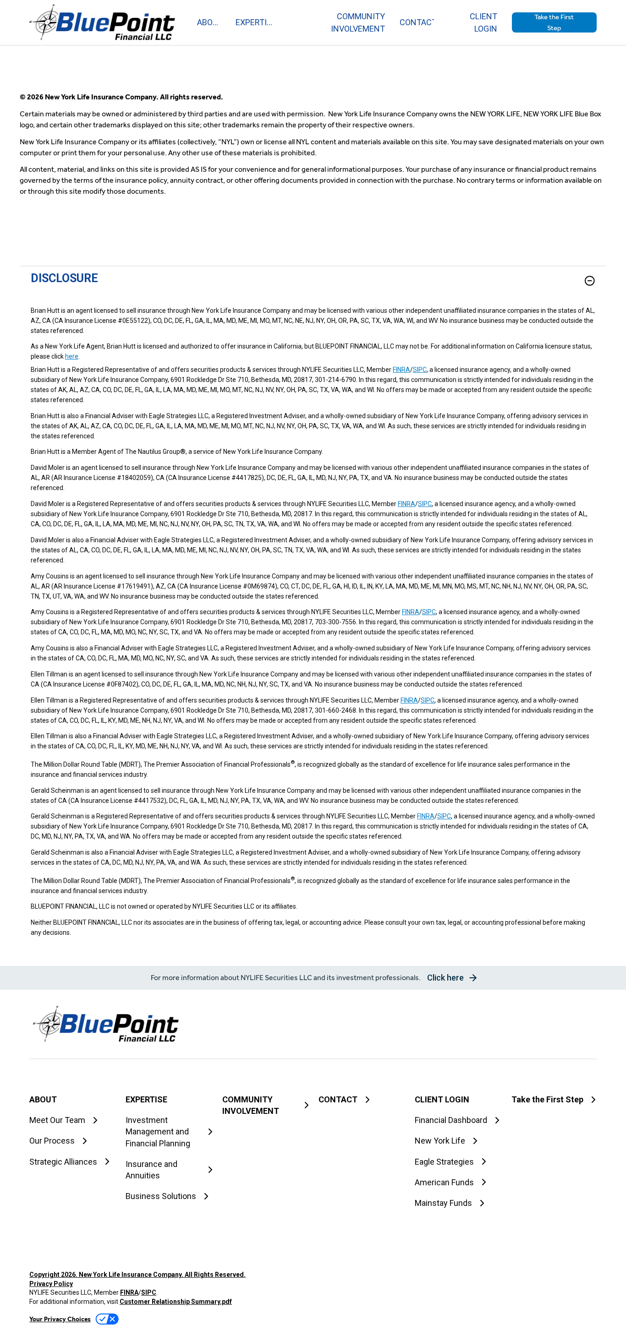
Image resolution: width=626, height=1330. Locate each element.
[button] (554, 22)
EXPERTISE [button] (254, 22)
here (71, 356)
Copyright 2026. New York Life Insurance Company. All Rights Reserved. (137, 1274)
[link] (313, 286)
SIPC (420, 369)
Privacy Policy (51, 1283)
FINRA (401, 369)
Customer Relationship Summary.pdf (176, 1301)
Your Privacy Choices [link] (60, 1319)
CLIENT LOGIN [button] (483, 22)
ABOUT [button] (209, 22)
